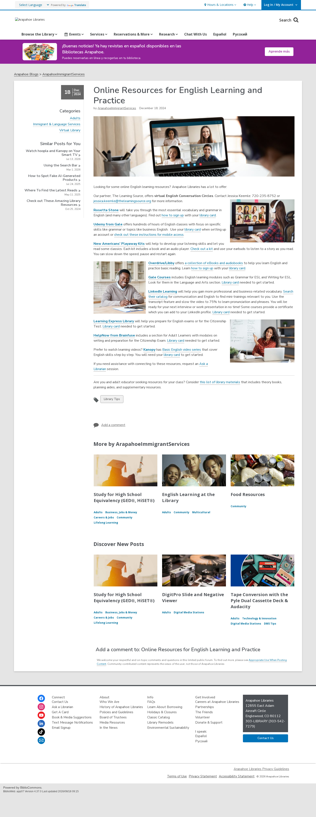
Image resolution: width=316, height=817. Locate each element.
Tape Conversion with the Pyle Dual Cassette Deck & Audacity (259, 600)
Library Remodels (160, 722)
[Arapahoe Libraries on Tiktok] (41, 732)
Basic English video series (181, 349)
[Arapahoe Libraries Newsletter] (41, 740)
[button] (220, 5)
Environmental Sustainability (168, 728)
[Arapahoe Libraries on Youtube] (41, 715)
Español (219, 34)
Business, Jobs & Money (121, 512)
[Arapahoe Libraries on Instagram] (41, 706)
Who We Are (109, 702)
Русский (240, 34)
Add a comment (113, 425)
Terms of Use (177, 776)
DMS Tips (270, 623)
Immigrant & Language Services (56, 124)
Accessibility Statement (237, 776)
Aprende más (279, 51)
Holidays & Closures (162, 712)
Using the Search (60, 165)
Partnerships (204, 707)
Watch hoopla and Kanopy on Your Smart (53, 153)
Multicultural (201, 512)
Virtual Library (69, 130)
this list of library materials (220, 382)
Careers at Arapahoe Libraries (217, 702)
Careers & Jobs (104, 517)
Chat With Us (195, 34)
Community (124, 517)
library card (207, 215)
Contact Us (60, 702)
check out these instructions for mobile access (149, 234)
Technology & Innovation (259, 618)
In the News (109, 728)
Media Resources (112, 722)
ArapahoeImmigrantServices (63, 74)
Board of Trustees (113, 717)
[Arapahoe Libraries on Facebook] (41, 698)
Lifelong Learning (106, 522)
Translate (80, 5)
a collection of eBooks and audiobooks (213, 263)
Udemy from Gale (108, 224)
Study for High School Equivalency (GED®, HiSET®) (124, 497)
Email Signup (61, 728)
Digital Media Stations (189, 612)
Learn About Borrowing (164, 707)
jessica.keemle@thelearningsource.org (122, 201)
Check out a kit (201, 248)
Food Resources (248, 494)
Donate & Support (208, 722)
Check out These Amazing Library (53, 202)
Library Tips (112, 400)
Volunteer (202, 717)
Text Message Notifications (72, 722)
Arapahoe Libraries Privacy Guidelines (261, 769)
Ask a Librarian (62, 707)
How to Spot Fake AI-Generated (54, 178)
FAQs (151, 702)
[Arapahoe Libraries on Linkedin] (41, 723)
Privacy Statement (203, 776)
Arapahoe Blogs (26, 74)
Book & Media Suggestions (72, 717)
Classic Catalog (158, 717)
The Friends (204, 712)
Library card (230, 282)
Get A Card (60, 712)
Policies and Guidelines (116, 712)
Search (285, 20)
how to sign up (173, 215)
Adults (75, 118)
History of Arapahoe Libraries (121, 707)
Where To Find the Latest (51, 190)
